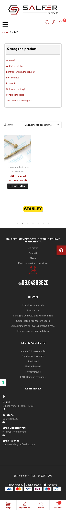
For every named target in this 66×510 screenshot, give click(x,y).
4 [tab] (33, 223)
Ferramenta (12, 77)
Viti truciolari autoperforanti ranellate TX (17, 178)
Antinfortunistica (15, 66)
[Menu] (5, 24)
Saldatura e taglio (16, 89)
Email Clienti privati (14, 427)
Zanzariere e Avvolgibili (18, 100)
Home (5, 32)
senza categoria (15, 94)
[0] (61, 22)
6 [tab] (43, 223)
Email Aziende (11, 440)
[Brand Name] (33, 209)
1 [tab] (17, 223)
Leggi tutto (17, 186)
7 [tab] (48, 223)
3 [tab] (28, 223)
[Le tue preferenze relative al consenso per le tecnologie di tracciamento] (3, 382)
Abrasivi (10, 60)
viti (22, 171)
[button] (61, 250)
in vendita (11, 83)
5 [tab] (38, 223)
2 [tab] (23, 223)
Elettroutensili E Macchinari (20, 71)
